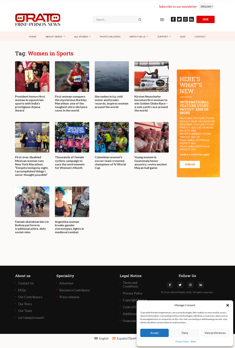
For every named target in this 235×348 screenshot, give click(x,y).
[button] (227, 305)
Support (163, 36)
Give (183, 36)
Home (33, 36)
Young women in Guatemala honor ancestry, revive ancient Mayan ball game (150, 162)
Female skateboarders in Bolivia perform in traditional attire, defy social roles (32, 227)
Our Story (25, 304)
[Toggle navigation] (162, 19)
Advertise (66, 283)
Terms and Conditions (130, 284)
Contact (200, 36)
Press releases (69, 297)
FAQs (22, 290)
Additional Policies (136, 314)
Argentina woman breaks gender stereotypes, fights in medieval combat (69, 227)
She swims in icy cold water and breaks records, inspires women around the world (111, 102)
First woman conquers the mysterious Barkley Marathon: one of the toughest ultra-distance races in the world (71, 103)
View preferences (215, 332)
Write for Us (138, 36)
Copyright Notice (135, 300)
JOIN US (190, 164)
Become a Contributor (74, 290)
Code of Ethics (133, 307)
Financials (129, 321)
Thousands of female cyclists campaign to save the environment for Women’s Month (70, 162)
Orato (167, 292)
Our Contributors (30, 297)
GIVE (206, 19)
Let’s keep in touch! (31, 318)
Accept (154, 332)
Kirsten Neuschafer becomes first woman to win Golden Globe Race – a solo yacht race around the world (151, 103)
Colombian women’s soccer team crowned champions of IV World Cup (110, 162)
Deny (185, 332)
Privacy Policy (182, 341)
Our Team (25, 311)
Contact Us (26, 283)
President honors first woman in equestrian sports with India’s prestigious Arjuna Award (30, 103)
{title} (193, 341)
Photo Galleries (110, 36)
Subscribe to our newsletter (178, 6)
